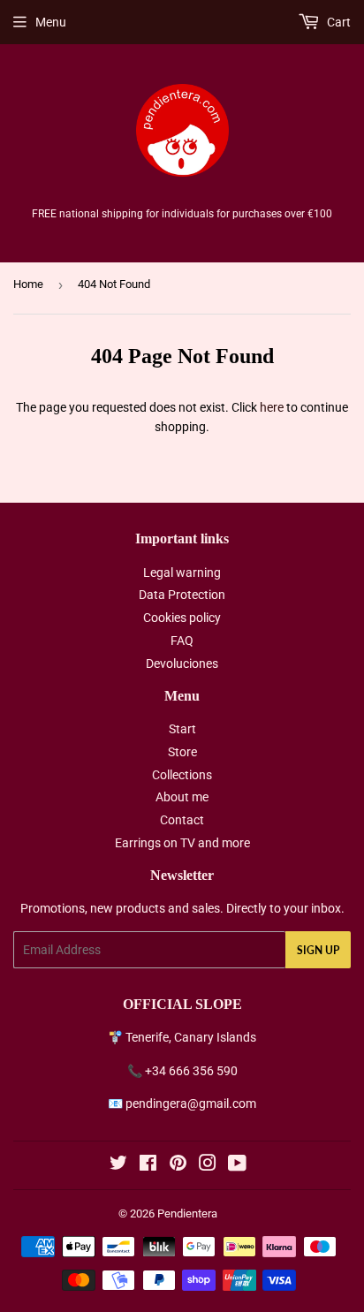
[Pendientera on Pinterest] (178, 1165)
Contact (182, 820)
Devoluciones (182, 663)
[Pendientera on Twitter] (118, 1165)
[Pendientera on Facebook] (148, 1165)
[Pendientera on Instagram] (207, 1165)
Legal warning (182, 572)
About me (182, 797)
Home (28, 284)
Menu (50, 22)
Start (182, 729)
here (272, 407)
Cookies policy (182, 617)
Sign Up (318, 950)
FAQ (182, 640)
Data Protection (182, 595)
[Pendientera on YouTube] (237, 1165)
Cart (337, 22)
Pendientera (187, 1213)
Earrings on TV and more (182, 843)
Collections (182, 775)
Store (182, 752)
